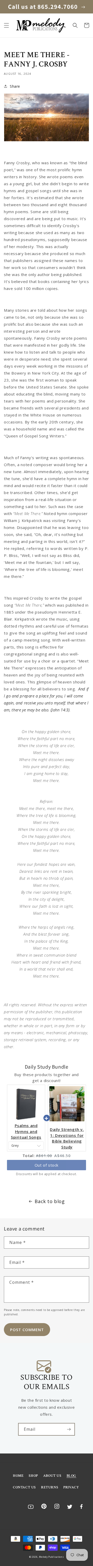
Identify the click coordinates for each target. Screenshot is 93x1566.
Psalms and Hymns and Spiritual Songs (26, 1131)
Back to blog (50, 1201)
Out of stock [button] (46, 1165)
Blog (71, 1475)
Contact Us (24, 1487)
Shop (33, 1475)
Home (18, 1475)
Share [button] (15, 86)
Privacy (71, 1487)
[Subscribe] (68, 1429)
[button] (6, 25)
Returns (49, 1487)
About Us (52, 1475)
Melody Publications (51, 1556)
